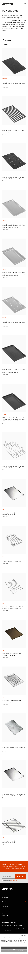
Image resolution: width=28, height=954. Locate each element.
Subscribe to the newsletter (12, 864)
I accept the (10, 880)
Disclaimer (5, 915)
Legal (3, 913)
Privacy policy (6, 918)
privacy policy (13, 880)
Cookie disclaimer (7, 920)
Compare (5, 87)
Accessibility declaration (9, 922)
